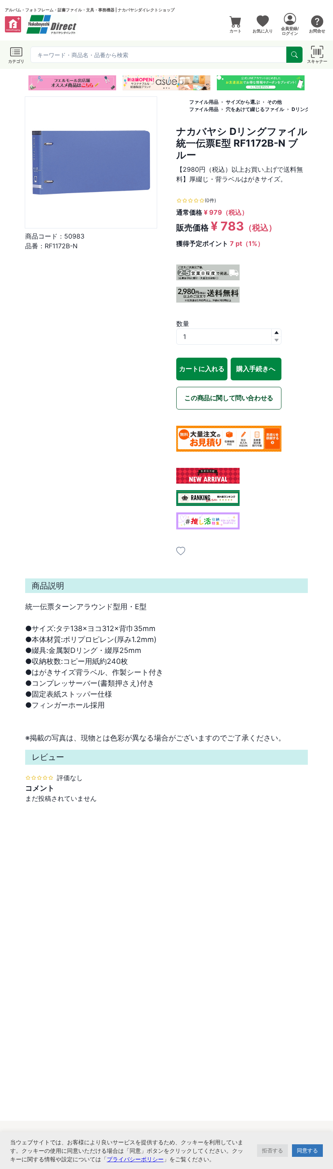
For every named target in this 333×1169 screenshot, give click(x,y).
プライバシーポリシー (135, 1159)
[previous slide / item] (31, 82)
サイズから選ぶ (243, 102)
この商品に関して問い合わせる (228, 398)
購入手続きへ (255, 369)
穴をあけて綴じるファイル (255, 109)
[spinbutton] (228, 337)
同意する (307, 1150)
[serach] (294, 55)
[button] (152, 82)
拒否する (272, 1150)
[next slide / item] (302, 82)
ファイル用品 (203, 102)
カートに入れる (202, 369)
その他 (274, 102)
